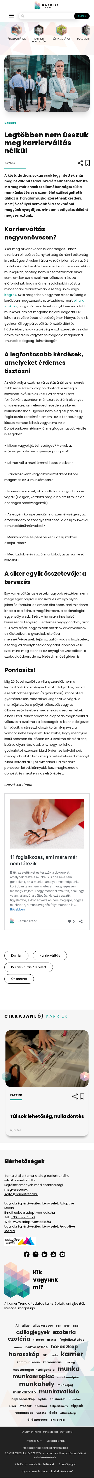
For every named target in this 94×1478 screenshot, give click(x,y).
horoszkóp (24, 1354)
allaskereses (43, 1326)
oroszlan (75, 1399)
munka (68, 1369)
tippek (77, 1406)
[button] (86, 1076)
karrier (16, 956)
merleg (70, 1362)
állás (53, 1413)
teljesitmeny (59, 1406)
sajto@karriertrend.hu (21, 1194)
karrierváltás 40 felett (28, 967)
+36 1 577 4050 (23, 1217)
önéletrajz (58, 1420)
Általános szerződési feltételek (34, 1464)
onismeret (58, 1399)
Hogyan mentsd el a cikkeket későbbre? (47, 1471)
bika (75, 1325)
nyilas (42, 1399)
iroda (54, 1355)
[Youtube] (62, 1254)
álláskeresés (37, 1420)
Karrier (10, 123)
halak (18, 1347)
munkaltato (24, 1392)
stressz (25, 1406)
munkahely (36, 1384)
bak (58, 1325)
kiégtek (10, 294)
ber (67, 1325)
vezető (41, 1413)
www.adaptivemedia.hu (32, 1222)
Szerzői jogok (67, 1464)
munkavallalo (59, 1391)
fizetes (38, 1340)
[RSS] (53, 1254)
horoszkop (64, 1346)
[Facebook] (27, 1254)
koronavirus (52, 1362)
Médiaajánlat (56, 1441)
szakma (41, 1406)
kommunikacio (28, 1362)
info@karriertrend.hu (20, 1180)
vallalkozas (24, 1413)
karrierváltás (50, 956)
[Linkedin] (44, 1254)
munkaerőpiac (68, 1377)
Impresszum (34, 1441)
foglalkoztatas (71, 1340)
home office (36, 1347)
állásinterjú (68, 1413)
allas (26, 1326)
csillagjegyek (33, 1332)
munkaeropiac (33, 1376)
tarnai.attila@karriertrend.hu (47, 1175)
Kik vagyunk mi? (45, 1279)
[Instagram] (35, 1254)
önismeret (19, 979)
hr (45, 1355)
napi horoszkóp (23, 1399)
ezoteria (64, 1332)
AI (17, 1326)
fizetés (51, 1340)
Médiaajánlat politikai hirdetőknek (45, 1448)
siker (12, 1406)
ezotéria (19, 1339)
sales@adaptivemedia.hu (34, 1212)
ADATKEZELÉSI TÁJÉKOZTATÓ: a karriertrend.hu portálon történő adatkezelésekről (45, 1455)
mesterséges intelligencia (34, 1370)
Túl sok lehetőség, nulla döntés (47, 1116)
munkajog (65, 1385)
